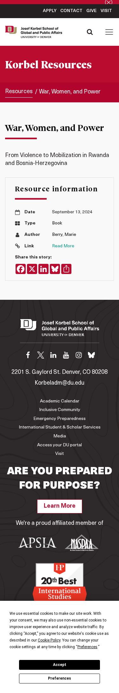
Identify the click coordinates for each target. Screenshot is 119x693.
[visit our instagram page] (78, 355)
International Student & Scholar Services (60, 427)
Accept (59, 664)
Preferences (59, 678)
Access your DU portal (59, 445)
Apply (49, 11)
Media (59, 436)
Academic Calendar (59, 401)
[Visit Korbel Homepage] (35, 32)
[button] (109, 32)
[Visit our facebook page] (28, 355)
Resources (19, 92)
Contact (71, 11)
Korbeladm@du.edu (59, 383)
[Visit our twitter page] (40, 355)
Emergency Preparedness (59, 418)
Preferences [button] (87, 647)
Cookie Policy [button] (49, 640)
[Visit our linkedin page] (53, 355)
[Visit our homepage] (59, 331)
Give (91, 11)
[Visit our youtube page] (66, 355)
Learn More (60, 506)
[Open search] (90, 32)
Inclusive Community (59, 410)
